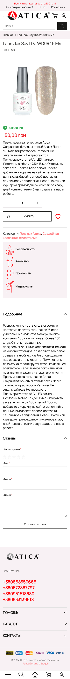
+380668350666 (19, 582)
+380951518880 (18, 594)
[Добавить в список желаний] (57, 216)
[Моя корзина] (55, 15)
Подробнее (12, 314)
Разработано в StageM (36, 663)
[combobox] (29, 26)
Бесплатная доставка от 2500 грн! (35, 3)
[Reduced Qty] (7, 203)
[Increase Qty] (37, 203)
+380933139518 (18, 599)
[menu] (8, 674)
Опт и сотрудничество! (19, 7)
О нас (42, 7)
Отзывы (9, 438)
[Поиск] (62, 26)
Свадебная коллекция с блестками (31, 235)
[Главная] (35, 674)
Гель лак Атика (30, 233)
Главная (8, 35)
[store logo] (26, 15)
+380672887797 (19, 588)
